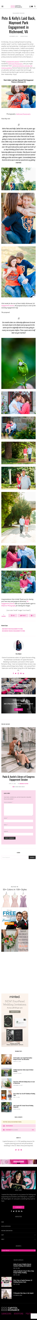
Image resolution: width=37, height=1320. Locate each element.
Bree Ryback (18, 654)
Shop (2, 1235)
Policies (29, 1313)
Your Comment (8, 802)
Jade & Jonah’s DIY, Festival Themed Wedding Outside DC (23, 1106)
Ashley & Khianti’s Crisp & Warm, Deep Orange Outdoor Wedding (23, 1272)
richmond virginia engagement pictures (14, 631)
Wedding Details (18, 681)
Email (5, 824)
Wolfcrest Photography (15, 64)
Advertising (18, 1313)
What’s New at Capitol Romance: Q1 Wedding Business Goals (22, 1281)
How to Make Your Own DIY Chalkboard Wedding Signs (24, 1094)
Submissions (6, 1313)
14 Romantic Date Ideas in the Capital (23, 1293)
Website (6, 831)
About (2, 1239)
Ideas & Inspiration (6, 1226)
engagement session (12, 61)
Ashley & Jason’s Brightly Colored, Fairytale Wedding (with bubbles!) (22, 1265)
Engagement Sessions (18, 13)
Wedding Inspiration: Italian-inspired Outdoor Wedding (23, 1070)
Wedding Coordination (6, 1230)
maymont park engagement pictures (13, 629)
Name (5, 818)
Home (2, 1222)
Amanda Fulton (23, 783)
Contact (18, 1207)
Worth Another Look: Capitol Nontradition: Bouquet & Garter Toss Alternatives (22, 1058)
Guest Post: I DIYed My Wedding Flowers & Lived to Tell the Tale (24, 1082)
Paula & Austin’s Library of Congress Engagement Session (19, 778)
